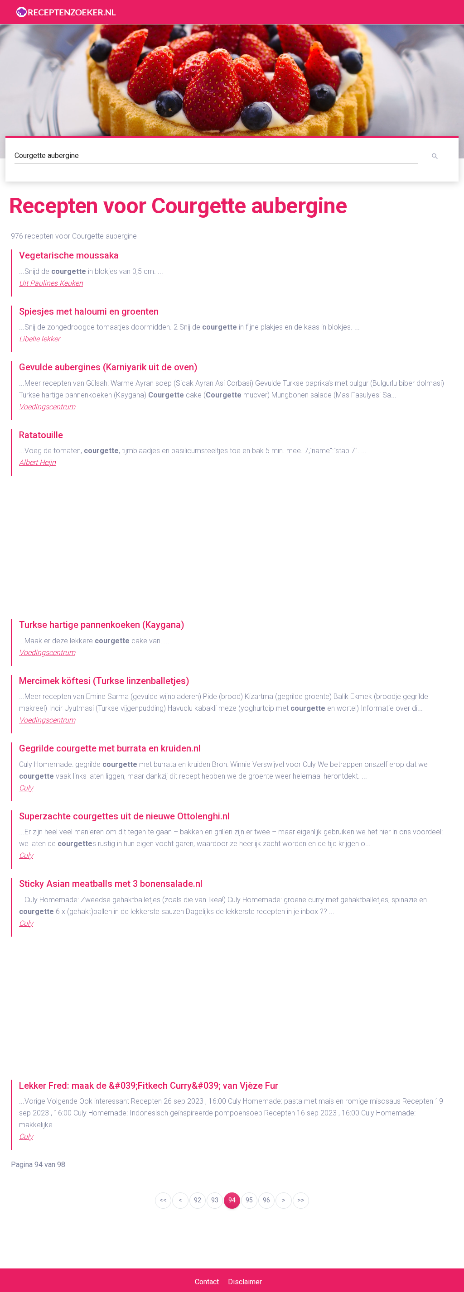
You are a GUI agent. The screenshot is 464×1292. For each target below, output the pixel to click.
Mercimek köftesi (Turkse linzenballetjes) (104, 680)
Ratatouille (41, 435)
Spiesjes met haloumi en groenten (89, 311)
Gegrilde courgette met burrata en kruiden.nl (110, 748)
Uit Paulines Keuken (51, 283)
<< (163, 1200)
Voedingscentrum (47, 406)
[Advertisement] (232, 548)
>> (300, 1200)
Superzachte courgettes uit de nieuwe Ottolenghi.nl (124, 816)
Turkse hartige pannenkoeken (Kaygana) (101, 624)
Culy (26, 788)
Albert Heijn (37, 462)
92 (197, 1200)
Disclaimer (245, 1282)
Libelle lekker (39, 339)
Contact (207, 1282)
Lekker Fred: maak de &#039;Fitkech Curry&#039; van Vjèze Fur (148, 1085)
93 (214, 1200)
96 (266, 1200)
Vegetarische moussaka (69, 255)
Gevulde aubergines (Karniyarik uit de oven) (108, 367)
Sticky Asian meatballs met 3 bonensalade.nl (111, 883)
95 (249, 1200)
